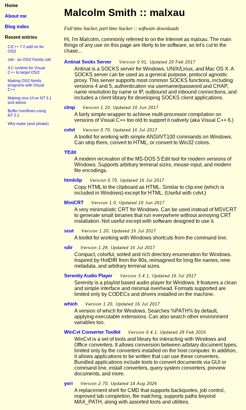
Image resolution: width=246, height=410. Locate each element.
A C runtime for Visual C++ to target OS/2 (26, 70)
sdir (68, 247)
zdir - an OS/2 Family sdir (29, 59)
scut (69, 230)
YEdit (70, 152)
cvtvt (69, 129)
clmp (69, 107)
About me (16, 16)
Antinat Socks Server (87, 61)
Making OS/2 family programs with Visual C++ (26, 85)
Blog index (17, 26)
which (71, 303)
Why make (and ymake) (28, 123)
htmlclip (73, 180)
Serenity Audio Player (88, 275)
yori (68, 383)
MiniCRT (74, 202)
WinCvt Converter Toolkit (92, 332)
